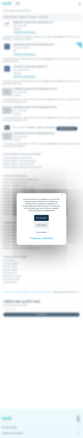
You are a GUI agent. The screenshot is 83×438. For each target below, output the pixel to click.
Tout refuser (41, 225)
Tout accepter (41, 218)
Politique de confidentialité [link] (41, 238)
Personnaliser (41, 232)
